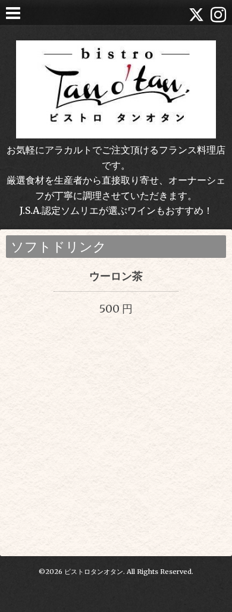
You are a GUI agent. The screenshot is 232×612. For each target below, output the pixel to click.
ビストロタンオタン (93, 571)
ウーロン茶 (116, 276)
